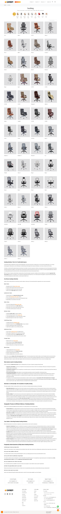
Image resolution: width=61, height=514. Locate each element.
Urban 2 (46, 207)
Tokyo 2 (19, 172)
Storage (35, 494)
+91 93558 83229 (45, 482)
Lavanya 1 (46, 52)
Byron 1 (32, 69)
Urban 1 (32, 207)
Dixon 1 (32, 52)
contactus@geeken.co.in (13, 481)
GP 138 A (32, 138)
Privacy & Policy (48, 512)
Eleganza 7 (33, 104)
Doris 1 (19, 69)
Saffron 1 (46, 104)
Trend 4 (19, 241)
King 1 (5, 86)
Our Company (24, 491)
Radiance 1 (6, 155)
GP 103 (19, 104)
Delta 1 (5, 121)
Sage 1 (19, 86)
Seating (35, 491)
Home (5, 5)
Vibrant (5, 172)
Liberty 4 (19, 258)
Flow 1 (5, 52)
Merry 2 (19, 207)
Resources (42, 1)
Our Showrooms (24, 492)
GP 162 (19, 138)
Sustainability (24, 495)
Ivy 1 (45, 155)
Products (31, 1)
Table (35, 492)
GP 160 (5, 104)
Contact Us (49, 1)
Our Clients (23, 494)
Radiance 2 (20, 155)
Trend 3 (5, 241)
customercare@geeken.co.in (48, 481)
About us (37, 1)
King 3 (46, 172)
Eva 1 (5, 35)
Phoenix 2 (33, 155)
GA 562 (46, 86)
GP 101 (32, 86)
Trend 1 (46, 224)
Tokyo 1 (46, 35)
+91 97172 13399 (10, 482)
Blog (22, 502)
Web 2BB (19, 224)
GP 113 (5, 138)
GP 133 (32, 35)
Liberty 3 (5, 258)
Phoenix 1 (46, 69)
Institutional (36, 497)
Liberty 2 (46, 241)
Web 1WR (33, 224)
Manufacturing (24, 499)
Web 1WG (6, 224)
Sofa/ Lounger (36, 495)
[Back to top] (2, 512)
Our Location (24, 500)
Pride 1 (19, 35)
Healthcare (35, 499)
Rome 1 (5, 69)
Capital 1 (19, 121)
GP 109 (32, 121)
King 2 (32, 172)
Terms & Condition (48, 511)
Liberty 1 (32, 241)
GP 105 (46, 121)
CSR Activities (24, 497)
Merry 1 (5, 207)
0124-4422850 (15, 482)
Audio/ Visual (36, 500)
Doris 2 (46, 138)
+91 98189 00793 (51, 482)
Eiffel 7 (19, 52)
